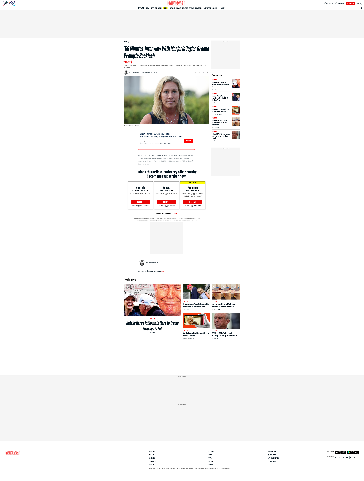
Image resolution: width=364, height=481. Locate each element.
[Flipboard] (354, 458)
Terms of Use (160, 143)
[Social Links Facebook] (335, 458)
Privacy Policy (168, 143)
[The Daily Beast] (176, 3)
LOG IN (359, 3)
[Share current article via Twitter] (199, 72)
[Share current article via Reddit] (207, 72)
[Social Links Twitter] (339, 458)
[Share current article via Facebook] (195, 72)
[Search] (361, 8)
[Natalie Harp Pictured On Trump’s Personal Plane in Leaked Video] (236, 125)
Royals (178, 8)
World (210, 458)
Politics (185, 8)
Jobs (163, 468)
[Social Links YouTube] (347, 458)
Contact (155, 468)
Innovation (207, 8)
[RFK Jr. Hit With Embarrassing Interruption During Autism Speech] (236, 138)
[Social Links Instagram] (343, 458)
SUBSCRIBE (350, 3)
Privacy (178, 468)
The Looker (158, 8)
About (151, 468)
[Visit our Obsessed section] (15, 3)
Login (175, 214)
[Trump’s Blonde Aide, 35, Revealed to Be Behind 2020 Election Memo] (236, 100)
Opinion (191, 8)
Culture (210, 461)
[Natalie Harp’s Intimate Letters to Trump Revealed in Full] (236, 87)
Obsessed (172, 8)
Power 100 (198, 8)
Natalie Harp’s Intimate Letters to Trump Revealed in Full (152, 326)
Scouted (222, 8)
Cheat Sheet (150, 8)
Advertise (169, 468)
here (162, 271)
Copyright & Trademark (224, 468)
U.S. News (215, 8)
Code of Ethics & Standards (189, 468)
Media (165, 8)
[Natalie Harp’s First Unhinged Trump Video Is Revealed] (236, 114)
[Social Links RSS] (350, 458)
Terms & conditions (210, 468)
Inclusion (201, 468)
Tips (160, 468)
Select (140, 202)
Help (174, 468)
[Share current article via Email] (203, 72)
